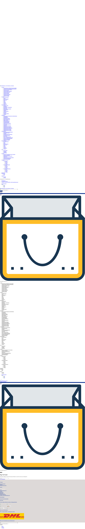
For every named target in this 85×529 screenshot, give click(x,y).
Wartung (1, 355)
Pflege (1, 371)
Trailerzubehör (4, 131)
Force (4, 142)
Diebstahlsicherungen (7, 132)
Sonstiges (5, 114)
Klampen (5, 112)
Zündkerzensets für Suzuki (7, 128)
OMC (4, 100)
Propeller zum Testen (3, 494)
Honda (4, 98)
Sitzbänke (3, 347)
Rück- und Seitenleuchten (7, 136)
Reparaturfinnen (4, 140)
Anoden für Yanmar (4, 291)
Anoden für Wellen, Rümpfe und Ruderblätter (7, 284)
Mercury (6, 162)
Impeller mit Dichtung (7, 155)
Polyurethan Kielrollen (7, 135)
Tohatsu (5, 102)
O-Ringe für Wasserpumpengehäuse (9, 157)
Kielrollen (5, 133)
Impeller (3, 153)
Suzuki (4, 101)
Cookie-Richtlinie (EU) (3, 490)
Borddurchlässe (6, 109)
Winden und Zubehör (4, 335)
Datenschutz (1, 492)
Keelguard (3, 307)
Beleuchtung (3, 303)
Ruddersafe (3, 172)
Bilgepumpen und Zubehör (7, 108)
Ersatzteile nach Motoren (7, 168)
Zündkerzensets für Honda (7, 126)
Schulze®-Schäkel (6, 113)
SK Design (1, 500)
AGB (1, 489)
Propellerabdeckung (6, 121)
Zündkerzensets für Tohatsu (7, 129)
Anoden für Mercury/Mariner (8, 91)
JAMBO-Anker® (6, 111)
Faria (4, 174)
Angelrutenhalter (6, 105)
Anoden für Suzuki (4, 288)
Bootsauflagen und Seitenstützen (6, 327)
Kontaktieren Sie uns (5, 181)
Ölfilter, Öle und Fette (7, 120)
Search (1, 524)
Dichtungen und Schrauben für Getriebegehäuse (8, 311)
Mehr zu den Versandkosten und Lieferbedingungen (7, 520)
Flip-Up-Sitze (5, 150)
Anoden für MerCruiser (5, 287)
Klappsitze (5, 151)
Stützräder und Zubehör (7, 139)
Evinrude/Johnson (6, 97)
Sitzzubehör (5, 152)
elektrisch (5, 110)
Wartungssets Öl (6, 160)
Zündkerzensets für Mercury (7, 127)
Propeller (1, 292)
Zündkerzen (5, 125)
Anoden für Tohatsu (6, 93)
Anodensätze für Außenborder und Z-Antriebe (7, 283)
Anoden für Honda (6, 90)
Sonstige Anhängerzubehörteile (8, 138)
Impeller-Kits (5, 156)
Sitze (2, 149)
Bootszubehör (4, 104)
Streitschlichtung (2, 493)
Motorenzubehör (4, 315)
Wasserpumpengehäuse (7, 159)
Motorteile (3, 115)
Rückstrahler (3, 331)
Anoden (3, 87)
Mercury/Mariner (6, 99)
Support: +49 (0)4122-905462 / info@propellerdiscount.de (10, 182)
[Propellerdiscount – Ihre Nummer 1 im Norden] (7, 85)
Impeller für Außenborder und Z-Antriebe (9, 154)
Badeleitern (5, 106)
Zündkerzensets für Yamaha (7, 130)
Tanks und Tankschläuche (7, 123)
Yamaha (5, 103)
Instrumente (3, 173)
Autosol (5, 176)
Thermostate (3, 319)
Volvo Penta (3, 299)
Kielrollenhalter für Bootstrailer (8, 134)
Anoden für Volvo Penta (7, 94)
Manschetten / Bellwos (7, 118)
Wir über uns (3, 180)
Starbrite (5, 177)
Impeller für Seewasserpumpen (6, 351)
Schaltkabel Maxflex (6, 122)
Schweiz (1, 484)
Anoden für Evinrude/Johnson (8, 89)
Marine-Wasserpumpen (7, 119)
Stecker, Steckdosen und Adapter (8, 137)
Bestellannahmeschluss (3, 485)
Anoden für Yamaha (6, 95)
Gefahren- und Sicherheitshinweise (5, 495)
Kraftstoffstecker (6, 117)
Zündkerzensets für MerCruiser (6, 323)
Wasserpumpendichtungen (7, 124)
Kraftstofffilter (6, 116)
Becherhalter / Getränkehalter (8, 107)
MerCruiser (5, 144)
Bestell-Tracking (4, 183)
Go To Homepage (2, 479)
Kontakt (1, 491)
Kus (4, 175)
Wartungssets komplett (7, 164)
